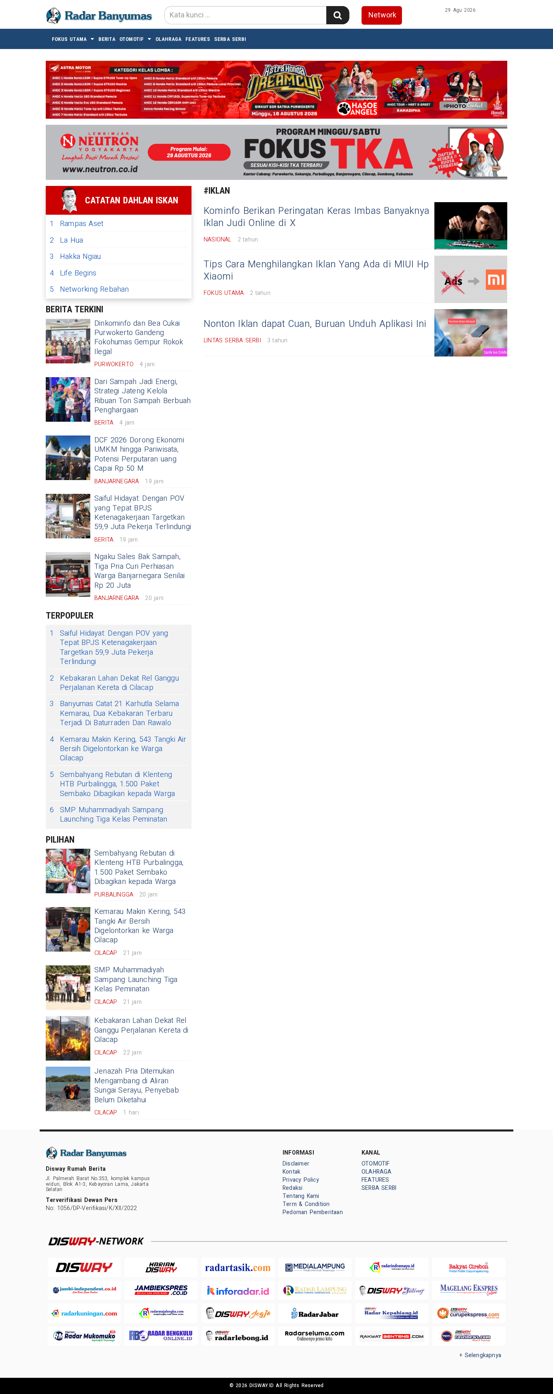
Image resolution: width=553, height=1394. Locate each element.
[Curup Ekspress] (469, 1313)
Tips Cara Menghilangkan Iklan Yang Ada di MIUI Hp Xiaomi (316, 271)
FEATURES (197, 39)
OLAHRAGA (168, 39)
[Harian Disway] (161, 1267)
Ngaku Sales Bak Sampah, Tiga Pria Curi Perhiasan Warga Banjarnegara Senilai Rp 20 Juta (139, 571)
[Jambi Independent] (84, 1290)
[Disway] (84, 1267)
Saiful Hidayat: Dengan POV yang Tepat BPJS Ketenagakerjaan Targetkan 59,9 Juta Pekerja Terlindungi (142, 512)
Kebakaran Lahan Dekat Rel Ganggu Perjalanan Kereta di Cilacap (114, 683)
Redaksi (292, 1188)
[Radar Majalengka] (161, 1313)
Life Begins (73, 273)
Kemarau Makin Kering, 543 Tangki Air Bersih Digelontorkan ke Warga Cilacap (118, 749)
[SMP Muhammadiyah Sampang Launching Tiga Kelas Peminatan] (68, 987)
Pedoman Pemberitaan (313, 1212)
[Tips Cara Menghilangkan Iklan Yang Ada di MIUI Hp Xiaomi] (470, 279)
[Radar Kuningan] (84, 1313)
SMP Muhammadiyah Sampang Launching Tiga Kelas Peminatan (108, 814)
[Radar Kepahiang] (392, 1313)
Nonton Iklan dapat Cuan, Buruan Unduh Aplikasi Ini (315, 324)
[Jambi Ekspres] (161, 1290)
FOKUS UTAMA (69, 39)
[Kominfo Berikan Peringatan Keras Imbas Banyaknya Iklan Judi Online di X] (470, 226)
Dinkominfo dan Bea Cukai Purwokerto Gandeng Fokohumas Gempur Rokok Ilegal (138, 337)
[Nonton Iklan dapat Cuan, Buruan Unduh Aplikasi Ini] (470, 333)
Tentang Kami (301, 1196)
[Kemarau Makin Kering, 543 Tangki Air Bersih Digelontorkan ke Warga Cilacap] (68, 929)
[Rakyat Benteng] (392, 1336)
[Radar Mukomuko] (84, 1336)
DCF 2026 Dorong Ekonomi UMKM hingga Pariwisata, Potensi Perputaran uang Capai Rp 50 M (139, 454)
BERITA (106, 39)
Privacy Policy (301, 1180)
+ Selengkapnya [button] (480, 1355)
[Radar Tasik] (238, 1267)
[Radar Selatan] (469, 1336)
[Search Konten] (337, 15)
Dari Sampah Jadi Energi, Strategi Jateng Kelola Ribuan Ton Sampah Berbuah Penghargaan (142, 396)
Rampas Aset (76, 223)
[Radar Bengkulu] (161, 1336)
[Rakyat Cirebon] (469, 1267)
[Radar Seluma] (315, 1336)
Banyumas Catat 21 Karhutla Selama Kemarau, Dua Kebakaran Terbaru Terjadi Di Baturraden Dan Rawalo (114, 713)
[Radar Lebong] (238, 1336)
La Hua (66, 240)
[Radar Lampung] (315, 1290)
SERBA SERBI (230, 39)
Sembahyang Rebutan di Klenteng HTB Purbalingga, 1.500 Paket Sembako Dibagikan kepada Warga (112, 784)
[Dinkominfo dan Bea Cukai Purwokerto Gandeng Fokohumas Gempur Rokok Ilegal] (68, 341)
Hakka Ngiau (75, 256)
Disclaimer (296, 1163)
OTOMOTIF (131, 39)
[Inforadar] (238, 1290)
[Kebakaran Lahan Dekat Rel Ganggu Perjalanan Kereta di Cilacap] (68, 1038)
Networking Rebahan (89, 289)
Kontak (291, 1172)
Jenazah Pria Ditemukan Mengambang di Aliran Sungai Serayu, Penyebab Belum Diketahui (136, 1085)
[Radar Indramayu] (392, 1267)
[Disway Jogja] (238, 1313)
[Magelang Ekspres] (469, 1290)
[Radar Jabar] (315, 1313)
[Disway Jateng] (392, 1290)
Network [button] (382, 15)
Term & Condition (306, 1204)
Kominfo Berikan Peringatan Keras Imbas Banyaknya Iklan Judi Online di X (316, 217)
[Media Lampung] (315, 1267)
